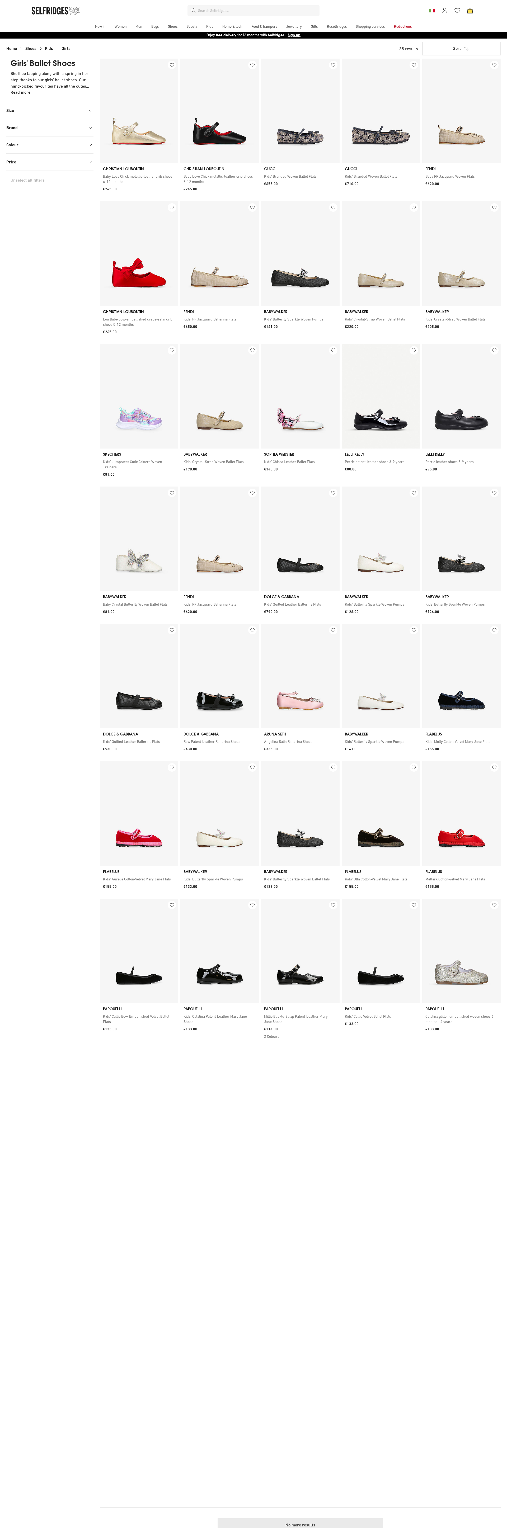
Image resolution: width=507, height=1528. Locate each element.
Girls (66, 48)
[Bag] (470, 10)
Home (11, 48)
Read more (20, 92)
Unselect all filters (28, 180)
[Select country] (432, 10)
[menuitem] (100, 26)
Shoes (30, 48)
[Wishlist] (457, 10)
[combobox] (257, 10)
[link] (139, 179)
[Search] (194, 10)
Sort (457, 48)
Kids (49, 48)
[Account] (444, 10)
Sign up (294, 35)
